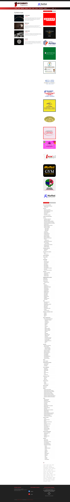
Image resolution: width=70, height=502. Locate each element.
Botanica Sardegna (46, 346)
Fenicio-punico (46, 404)
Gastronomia (45, 259)
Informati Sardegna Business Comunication (47, 278)
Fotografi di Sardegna (47, 233)
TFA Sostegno (45, 365)
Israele (47, 472)
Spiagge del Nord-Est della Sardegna (49, 390)
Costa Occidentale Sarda (51, 467)
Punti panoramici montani (47, 356)
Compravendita (46, 249)
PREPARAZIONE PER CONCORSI (47, 362)
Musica (44, 359)
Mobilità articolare (47, 334)
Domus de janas (53, 468)
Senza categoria (45, 385)
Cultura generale (46, 363)
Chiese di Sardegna (46, 467)
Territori (44, 438)
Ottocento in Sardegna (47, 407)
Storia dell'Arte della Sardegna (48, 244)
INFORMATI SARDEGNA (19, 499)
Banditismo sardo (46, 400)
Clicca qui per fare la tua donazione (49, 495)
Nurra (45, 456)
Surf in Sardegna (47, 243)
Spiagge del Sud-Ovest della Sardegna (49, 394)
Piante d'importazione (47, 347)
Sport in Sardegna (46, 242)
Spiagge (44, 388)
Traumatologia (46, 374)
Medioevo (45, 420)
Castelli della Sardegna (47, 401)
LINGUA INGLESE (45, 279)
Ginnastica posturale (47, 330)
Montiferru (46, 455)
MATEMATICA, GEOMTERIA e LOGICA (48, 311)
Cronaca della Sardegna (47, 209)
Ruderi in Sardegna (46, 296)
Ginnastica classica (47, 328)
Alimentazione (45, 368)
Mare (52, 472)
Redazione (26, 16)
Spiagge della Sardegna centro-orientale (49, 396)
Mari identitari (46, 307)
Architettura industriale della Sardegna (49, 223)
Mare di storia (46, 306)
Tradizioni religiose (46, 245)
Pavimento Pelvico (47, 335)
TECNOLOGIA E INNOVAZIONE (47, 431)
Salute (45, 373)
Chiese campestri (47, 228)
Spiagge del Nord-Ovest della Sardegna (49, 391)
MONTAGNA (22, 8)
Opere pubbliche (46, 293)
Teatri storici (45, 299)
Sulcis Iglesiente (47, 459)
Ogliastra (46, 457)
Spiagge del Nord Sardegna (47, 389)
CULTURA (36, 8)
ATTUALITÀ (44, 208)
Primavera (54, 477)
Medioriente (51, 473)
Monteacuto (46, 454)
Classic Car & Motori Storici (47, 216)
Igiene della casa (46, 372)
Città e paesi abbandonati (47, 443)
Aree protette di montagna (47, 345)
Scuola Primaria (45, 478)
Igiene (45, 332)
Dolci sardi (45, 260)
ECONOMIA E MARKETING (46, 248)
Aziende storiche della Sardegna (48, 225)
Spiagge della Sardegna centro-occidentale (49, 395)
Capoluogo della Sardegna (47, 441)
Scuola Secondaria (50, 478)
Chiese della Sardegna (47, 227)
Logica (45, 316)
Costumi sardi (45, 231)
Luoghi (44, 283)
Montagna (44, 344)
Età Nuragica (45, 403)
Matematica (45, 473)
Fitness (45, 327)
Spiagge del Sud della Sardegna (48, 392)
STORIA (33, 8)
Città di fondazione (46, 442)
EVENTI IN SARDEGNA (46, 255)
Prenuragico (45, 408)
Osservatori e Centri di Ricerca (48, 241)
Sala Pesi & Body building (48, 338)
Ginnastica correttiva (47, 329)
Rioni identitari (46, 295)
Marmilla (46, 452)
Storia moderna (46, 430)
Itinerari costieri (46, 305)
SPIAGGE (16, 8)
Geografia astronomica (47, 272)
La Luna (26, 38)
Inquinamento (46, 333)
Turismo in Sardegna (46, 246)
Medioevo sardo (46, 406)
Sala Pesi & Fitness (47, 339)
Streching (46, 341)
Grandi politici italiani (46, 419)
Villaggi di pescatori (46, 310)
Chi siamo (45, 8)
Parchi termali (46, 294)
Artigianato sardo (46, 224)
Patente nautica (46, 364)
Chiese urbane (46, 230)
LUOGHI (30, 8)
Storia (44, 398)
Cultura (44, 217)
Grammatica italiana (46, 282)
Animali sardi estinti (46, 399)
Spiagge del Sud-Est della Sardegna (48, 393)
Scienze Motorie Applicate (48, 340)
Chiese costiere (47, 229)
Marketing (45, 250)
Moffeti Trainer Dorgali (46, 317)
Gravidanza (46, 331)
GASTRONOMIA (41, 8)
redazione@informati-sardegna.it (30, 499)
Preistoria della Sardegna (49, 477)
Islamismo (45, 472)
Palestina (45, 477)
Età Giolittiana (46, 402)
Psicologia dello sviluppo (48, 337)
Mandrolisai (46, 451)
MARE (19, 8)
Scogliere (45, 309)
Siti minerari (45, 297)
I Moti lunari (27, 23)
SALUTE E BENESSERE (46, 367)
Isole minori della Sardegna (47, 304)
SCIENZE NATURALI (45, 380)
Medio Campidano (47, 453)
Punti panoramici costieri (47, 308)
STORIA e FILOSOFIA (46, 417)
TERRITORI (26, 8)
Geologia (45, 378)
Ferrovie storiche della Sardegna (48, 405)
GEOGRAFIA (44, 271)
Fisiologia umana (46, 370)
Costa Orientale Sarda (46, 468)
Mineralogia (45, 379)
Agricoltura (45, 377)
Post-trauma (46, 336)
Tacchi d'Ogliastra (46, 357)
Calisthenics (46, 326)
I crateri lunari (27, 31)
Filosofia (45, 418)
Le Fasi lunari (27, 15)
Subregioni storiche (46, 298)
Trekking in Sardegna (46, 358)
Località (50, 472)
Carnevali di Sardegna (47, 226)
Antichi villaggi (46, 439)
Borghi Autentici (46, 440)
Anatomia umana (46, 369)
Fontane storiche (46, 232)
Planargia (46, 458)
